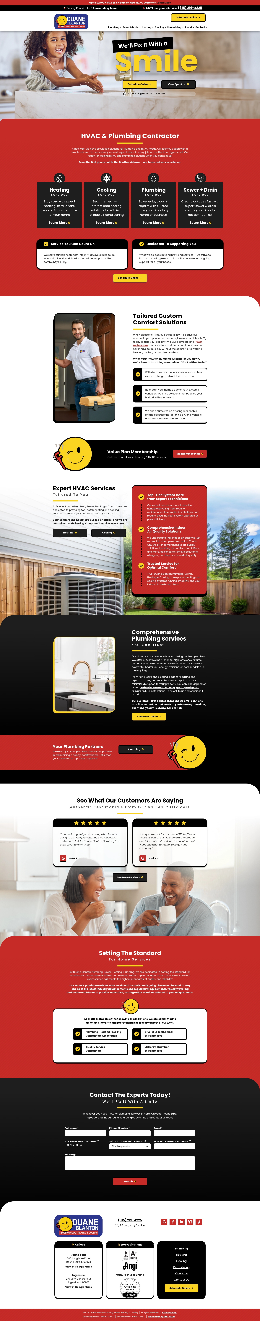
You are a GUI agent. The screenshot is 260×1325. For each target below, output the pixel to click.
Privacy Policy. (169, 1313)
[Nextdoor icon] (190, 1222)
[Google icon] (164, 1222)
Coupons (181, 1273)
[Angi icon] (199, 1222)
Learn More (164, 2)
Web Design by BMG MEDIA (161, 1317)
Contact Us (181, 1280)
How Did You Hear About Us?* (172, 1141)
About (188, 27)
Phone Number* (119, 1128)
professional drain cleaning (157, 687)
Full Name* (72, 1128)
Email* (158, 1128)
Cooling (159, 27)
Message (70, 1154)
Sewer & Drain (131, 27)
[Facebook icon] (173, 1222)
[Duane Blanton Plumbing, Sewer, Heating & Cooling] (71, 21)
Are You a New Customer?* (82, 1141)
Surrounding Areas (105, 8)
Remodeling (174, 27)
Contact (200, 27)
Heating (146, 27)
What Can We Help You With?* (128, 1141)
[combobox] (130, 1146)
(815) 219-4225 (190, 8)
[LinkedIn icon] (181, 1222)
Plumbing (113, 27)
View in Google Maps (78, 1266)
